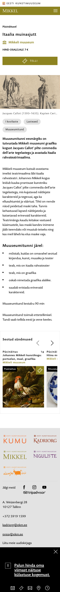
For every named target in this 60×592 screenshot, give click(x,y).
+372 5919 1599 (14, 516)
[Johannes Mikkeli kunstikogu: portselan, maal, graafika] (23, 390)
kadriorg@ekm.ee (14, 525)
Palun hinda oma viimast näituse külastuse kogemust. (32, 570)
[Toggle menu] (56, 11)
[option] (23, 379)
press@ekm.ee (12, 534)
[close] (56, 552)
